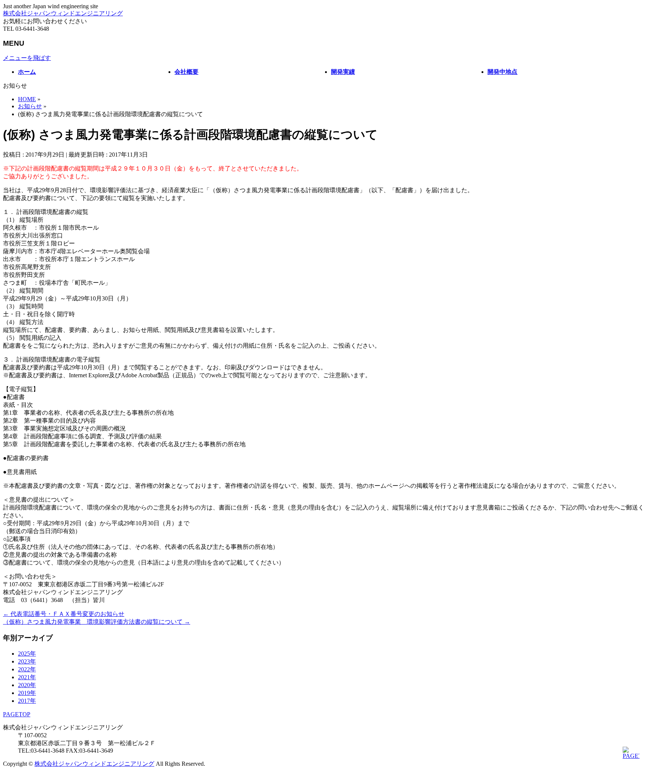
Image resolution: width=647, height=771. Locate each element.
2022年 (27, 669)
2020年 (27, 685)
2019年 (27, 693)
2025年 (27, 653)
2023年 (27, 661)
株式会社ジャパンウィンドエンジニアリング (63, 13)
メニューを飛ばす (27, 58)
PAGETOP (16, 714)
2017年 (27, 701)
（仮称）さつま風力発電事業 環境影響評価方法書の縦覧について (96, 622)
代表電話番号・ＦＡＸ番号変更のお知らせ (63, 614)
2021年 (27, 677)
